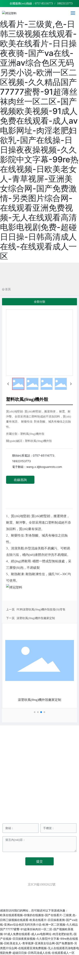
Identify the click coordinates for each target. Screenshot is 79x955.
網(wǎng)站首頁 (24, 784)
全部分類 (39, 301)
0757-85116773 (44, 3)
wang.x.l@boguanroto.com (44, 466)
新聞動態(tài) (54, 792)
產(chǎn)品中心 (24, 792)
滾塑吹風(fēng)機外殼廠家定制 (36, 618)
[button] (34, 712)
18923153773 (21, 461)
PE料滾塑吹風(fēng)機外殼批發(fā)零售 (41, 609)
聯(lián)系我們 (54, 800)
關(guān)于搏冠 (54, 784)
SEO (56, 889)
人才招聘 (24, 800)
